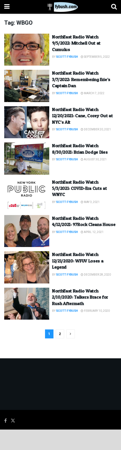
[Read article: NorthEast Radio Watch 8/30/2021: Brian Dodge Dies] (26, 158)
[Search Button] (114, 7)
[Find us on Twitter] (13, 420)
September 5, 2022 (96, 57)
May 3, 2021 (91, 202)
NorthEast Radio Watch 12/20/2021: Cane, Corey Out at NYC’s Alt (82, 116)
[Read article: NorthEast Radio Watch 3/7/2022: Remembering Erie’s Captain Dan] (26, 86)
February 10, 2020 (96, 311)
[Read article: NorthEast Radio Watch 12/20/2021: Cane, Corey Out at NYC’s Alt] (26, 122)
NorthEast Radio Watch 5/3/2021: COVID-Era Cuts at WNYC (79, 188)
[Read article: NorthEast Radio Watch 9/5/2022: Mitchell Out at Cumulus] (26, 50)
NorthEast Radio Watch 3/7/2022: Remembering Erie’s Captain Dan (81, 79)
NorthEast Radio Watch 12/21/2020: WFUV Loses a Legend (77, 260)
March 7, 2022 (93, 93)
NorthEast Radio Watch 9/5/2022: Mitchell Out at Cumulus (76, 43)
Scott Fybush (67, 57)
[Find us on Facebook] (5, 420)
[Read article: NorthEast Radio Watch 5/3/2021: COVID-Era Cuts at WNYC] (26, 195)
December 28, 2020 (97, 275)
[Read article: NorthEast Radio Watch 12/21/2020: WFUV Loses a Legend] (26, 267)
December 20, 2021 (97, 129)
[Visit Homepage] (60, 7)
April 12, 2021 (93, 232)
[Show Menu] (7, 7)
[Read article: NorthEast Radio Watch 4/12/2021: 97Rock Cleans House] (26, 231)
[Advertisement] (60, 439)
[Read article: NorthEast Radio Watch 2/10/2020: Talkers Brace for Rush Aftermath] (26, 304)
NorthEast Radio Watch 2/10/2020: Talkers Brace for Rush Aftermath (80, 297)
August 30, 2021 (95, 159)
